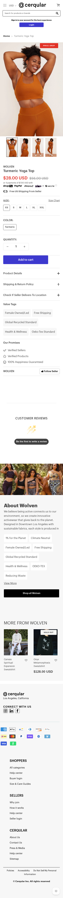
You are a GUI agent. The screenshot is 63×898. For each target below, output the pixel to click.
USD (11, 6)
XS (6, 207)
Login (31, 25)
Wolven (8, 166)
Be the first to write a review (31, 441)
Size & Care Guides (20, 784)
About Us (15, 837)
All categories (17, 768)
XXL (42, 207)
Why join (14, 802)
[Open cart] (58, 5)
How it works (17, 808)
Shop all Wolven (31, 593)
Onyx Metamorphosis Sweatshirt (42, 662)
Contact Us (16, 843)
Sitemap (14, 859)
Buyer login (16, 778)
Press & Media (17, 848)
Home (6, 36)
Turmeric (10, 227)
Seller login (16, 819)
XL (33, 207)
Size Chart (54, 200)
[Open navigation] (4, 5)
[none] (12, 147)
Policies (10, 871)
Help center (16, 773)
